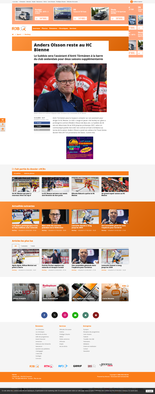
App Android (96, 315)
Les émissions (40, 329)
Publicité (85, 337)
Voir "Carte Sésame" (55, 292)
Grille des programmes (42, 337)
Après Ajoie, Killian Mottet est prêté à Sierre (24, 266)
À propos (86, 329)
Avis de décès (63, 346)
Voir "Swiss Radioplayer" (115, 292)
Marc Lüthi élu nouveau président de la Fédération (52, 226)
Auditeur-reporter (137, 1)
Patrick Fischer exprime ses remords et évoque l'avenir (53, 266)
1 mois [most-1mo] (33, 246)
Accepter (149, 391)
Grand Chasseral (40, 339)
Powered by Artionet (103, 376)
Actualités (17, 173)
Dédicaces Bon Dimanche (43, 344)
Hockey (27, 34)
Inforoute (28, 1)
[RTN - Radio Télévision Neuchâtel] (48, 366)
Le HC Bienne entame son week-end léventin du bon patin (55, 194)
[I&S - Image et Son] (91, 366)
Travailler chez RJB (88, 339)
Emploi (33, 1)
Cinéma (61, 332)
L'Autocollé (39, 353)
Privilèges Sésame (61, 1)
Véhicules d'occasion (72, 1)
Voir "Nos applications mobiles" (26, 292)
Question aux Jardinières (43, 349)
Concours (38, 358)
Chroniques (63, 28)
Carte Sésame (51, 1)
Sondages (38, 356)
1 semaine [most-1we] (24, 246)
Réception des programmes (91, 332)
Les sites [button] (15, 1)
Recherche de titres (41, 334)
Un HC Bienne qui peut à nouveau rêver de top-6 (21, 194)
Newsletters (75, 315)
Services (73, 28)
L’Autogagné (39, 351)
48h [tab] (16, 246)
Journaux (36, 28)
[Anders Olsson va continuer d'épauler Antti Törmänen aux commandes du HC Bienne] (70, 87)
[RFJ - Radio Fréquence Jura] (63, 366)
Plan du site (37, 378)
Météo (61, 337)
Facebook (44, 315)
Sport (19, 34)
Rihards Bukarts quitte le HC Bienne (83, 194)
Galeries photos (29, 173)
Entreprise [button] (22, 1)
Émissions (53, 28)
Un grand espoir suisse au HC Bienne (113, 194)
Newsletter (86, 351)
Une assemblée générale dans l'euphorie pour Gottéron (114, 226)
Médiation (86, 344)
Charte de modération (89, 346)
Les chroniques (40, 332)
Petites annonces (64, 339)
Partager (38, 122)
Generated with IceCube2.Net (120, 376)
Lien (38, 129)
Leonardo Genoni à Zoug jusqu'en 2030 (82, 226)
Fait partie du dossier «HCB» (30, 168)
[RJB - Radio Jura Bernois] (34, 366)
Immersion (39, 341)
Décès (45, 1)
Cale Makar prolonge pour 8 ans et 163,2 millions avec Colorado (25, 226)
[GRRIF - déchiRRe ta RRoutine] (77, 366)
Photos (45, 28)
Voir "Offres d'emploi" (85, 292)
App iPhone (85, 315)
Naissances (39, 1)
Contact (85, 349)
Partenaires (86, 341)
